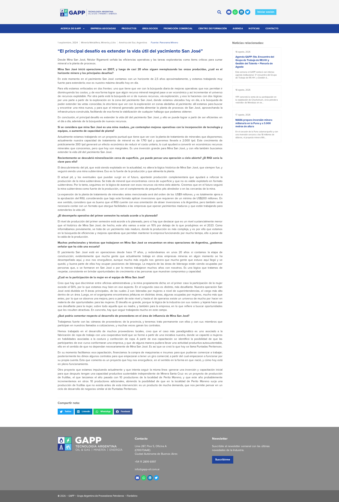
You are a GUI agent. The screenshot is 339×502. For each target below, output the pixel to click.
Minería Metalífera (90, 42)
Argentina (142, 42)
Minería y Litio (108, 42)
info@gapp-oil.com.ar (147, 469)
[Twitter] (247, 12)
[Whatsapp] (235, 12)
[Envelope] (228, 12)
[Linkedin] (241, 12)
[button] (66, 412)
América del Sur (127, 42)
